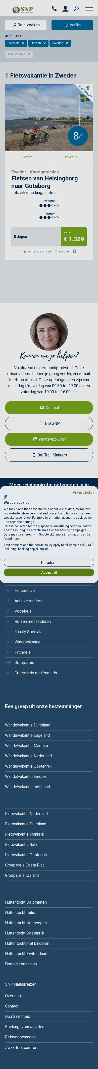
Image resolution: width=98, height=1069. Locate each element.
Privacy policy (83, 492)
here (16, 539)
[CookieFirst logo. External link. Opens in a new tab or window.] (6, 497)
